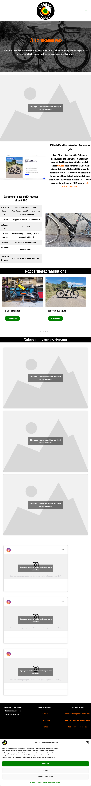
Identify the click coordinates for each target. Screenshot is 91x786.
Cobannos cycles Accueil (13, 707)
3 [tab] (45, 331)
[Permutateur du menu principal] (86, 10)
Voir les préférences (45, 776)
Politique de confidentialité (51, 782)
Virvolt (60, 165)
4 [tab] (48, 331)
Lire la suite (24, 318)
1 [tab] (41, 331)
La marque (45, 714)
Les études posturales (13, 714)
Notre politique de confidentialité (77, 720)
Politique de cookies (36, 782)
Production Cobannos (13, 711)
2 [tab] (43, 331)
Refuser (45, 770)
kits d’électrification (75, 184)
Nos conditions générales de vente (78, 714)
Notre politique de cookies (77, 727)
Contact (45, 727)
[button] (87, 743)
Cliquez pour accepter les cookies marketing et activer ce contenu (45, 107)
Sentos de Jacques (25, 310)
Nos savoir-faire (45, 720)
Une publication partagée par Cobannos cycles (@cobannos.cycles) (35, 576)
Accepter (45, 763)
